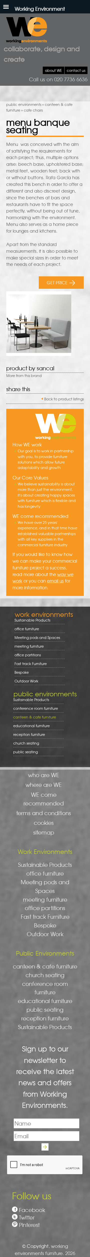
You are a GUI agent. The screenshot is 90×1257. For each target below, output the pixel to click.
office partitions (26, 655)
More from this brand (24, 375)
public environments (23, 104)
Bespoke (21, 672)
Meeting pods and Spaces (35, 637)
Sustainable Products (32, 620)
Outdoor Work (26, 680)
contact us (76, 70)
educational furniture (30, 725)
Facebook (32, 1210)
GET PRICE (57, 282)
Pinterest (29, 1225)
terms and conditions (43, 813)
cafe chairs (33, 110)
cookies (44, 823)
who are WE (43, 775)
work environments (44, 614)
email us (55, 581)
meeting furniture (27, 646)
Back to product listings (64, 398)
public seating (24, 751)
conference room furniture (34, 708)
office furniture (25, 628)
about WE (53, 70)
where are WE (44, 785)
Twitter (26, 1217)
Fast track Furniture (30, 663)
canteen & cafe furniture (33, 717)
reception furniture (27, 734)
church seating (26, 743)
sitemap (43, 832)
